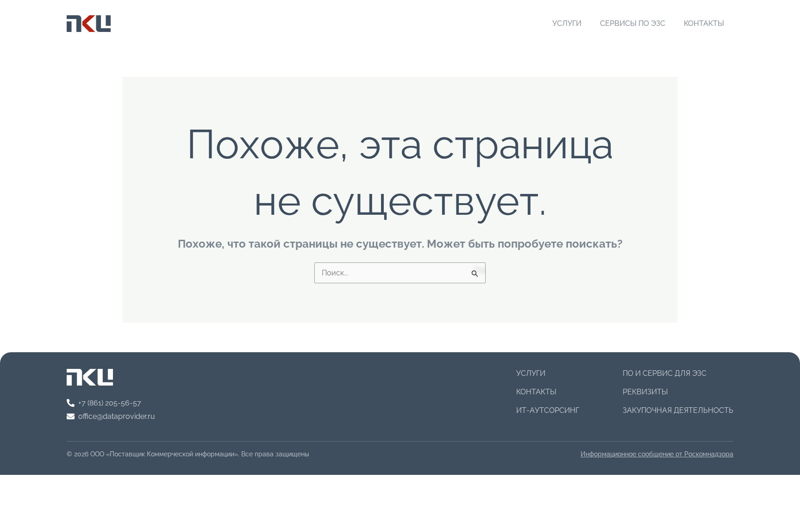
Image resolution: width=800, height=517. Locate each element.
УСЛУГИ (566, 23)
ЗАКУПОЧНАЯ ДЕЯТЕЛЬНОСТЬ (678, 410)
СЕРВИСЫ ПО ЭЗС (632, 23)
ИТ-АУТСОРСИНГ (547, 410)
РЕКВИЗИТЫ (645, 391)
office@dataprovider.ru (116, 416)
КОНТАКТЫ (704, 23)
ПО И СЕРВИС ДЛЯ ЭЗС (664, 373)
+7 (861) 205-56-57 (109, 403)
